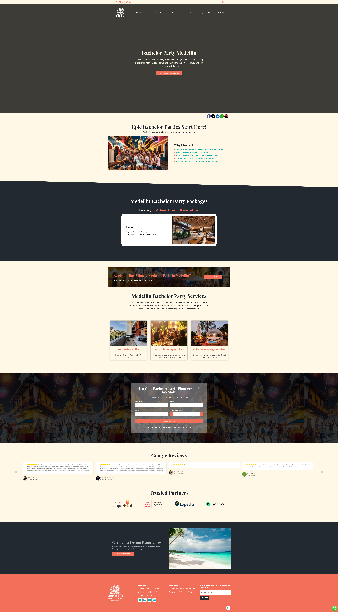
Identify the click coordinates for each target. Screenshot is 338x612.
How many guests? (176, 410)
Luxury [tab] (145, 210)
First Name (138, 401)
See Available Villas (169, 421)
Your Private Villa (128, 349)
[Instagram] (223, 2)
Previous (16, 471)
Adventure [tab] (166, 210)
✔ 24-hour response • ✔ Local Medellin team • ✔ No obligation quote (169, 427)
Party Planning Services (169, 349)
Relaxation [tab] (189, 210)
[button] (209, 116)
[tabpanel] (169, 230)
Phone (137, 410)
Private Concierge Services (209, 349)
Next (322, 471)
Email (172, 401)
